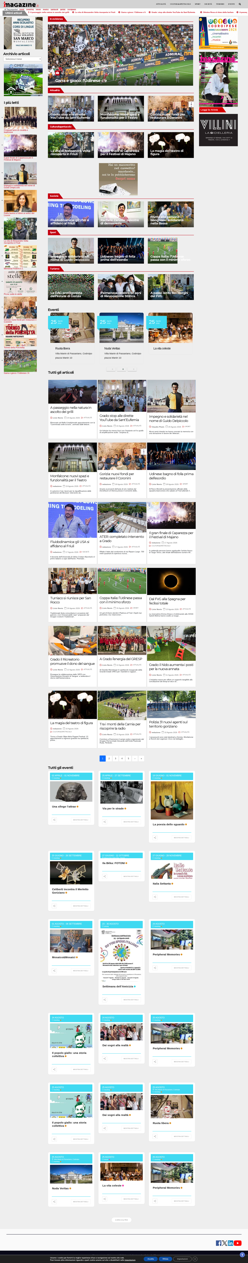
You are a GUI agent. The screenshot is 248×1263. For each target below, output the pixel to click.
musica (45, 9)
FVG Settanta (112, 348)
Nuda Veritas (60, 1188)
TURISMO (220, 4)
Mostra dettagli (80, 820)
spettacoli (54, 9)
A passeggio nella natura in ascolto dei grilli (70, 410)
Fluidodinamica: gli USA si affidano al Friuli (70, 221)
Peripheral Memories (67, 348)
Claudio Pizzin (158, 427)
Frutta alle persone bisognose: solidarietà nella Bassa (166, 220)
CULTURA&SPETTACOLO (180, 4)
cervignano (72, 9)
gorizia (62, 9)
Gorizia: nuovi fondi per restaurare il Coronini (167, 116)
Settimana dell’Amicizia (117, 986)
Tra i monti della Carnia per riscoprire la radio (120, 726)
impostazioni (130, 1260)
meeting (57, 778)
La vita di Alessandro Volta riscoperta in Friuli (70, 152)
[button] (240, 4)
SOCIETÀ (208, 4)
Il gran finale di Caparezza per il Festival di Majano (119, 152)
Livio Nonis (58, 418)
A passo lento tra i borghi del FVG (169, 294)
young (106, 926)
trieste (38, 9)
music (106, 1159)
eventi (22, 9)
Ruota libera (161, 1123)
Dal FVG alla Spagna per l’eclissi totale (167, 601)
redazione (57, 486)
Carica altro (121, 1220)
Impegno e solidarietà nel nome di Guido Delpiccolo (70, 258)
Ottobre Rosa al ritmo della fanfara (88, 80)
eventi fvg (30, 9)
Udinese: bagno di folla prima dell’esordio (117, 258)
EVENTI (231, 4)
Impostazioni (182, 1259)
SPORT (197, 4)
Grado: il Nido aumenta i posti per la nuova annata (171, 667)
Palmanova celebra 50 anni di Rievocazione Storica (120, 294)
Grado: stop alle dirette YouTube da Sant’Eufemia (70, 116)
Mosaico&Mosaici (63, 957)
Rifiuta (165, 1259)
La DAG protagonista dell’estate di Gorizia (66, 294)
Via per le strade (113, 808)
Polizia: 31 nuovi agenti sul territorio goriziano (168, 724)
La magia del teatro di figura (166, 152)
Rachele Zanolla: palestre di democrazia (119, 221)
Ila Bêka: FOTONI (113, 863)
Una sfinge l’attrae (64, 806)
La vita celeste (111, 1185)
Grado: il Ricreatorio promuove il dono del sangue (72, 661)
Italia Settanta (162, 883)
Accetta (151, 1259)
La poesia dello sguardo (168, 824)
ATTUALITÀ (161, 4)
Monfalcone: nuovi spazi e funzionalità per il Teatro (120, 116)
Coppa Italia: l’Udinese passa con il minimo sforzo (170, 258)
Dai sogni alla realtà (115, 1045)
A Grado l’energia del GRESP (121, 659)
